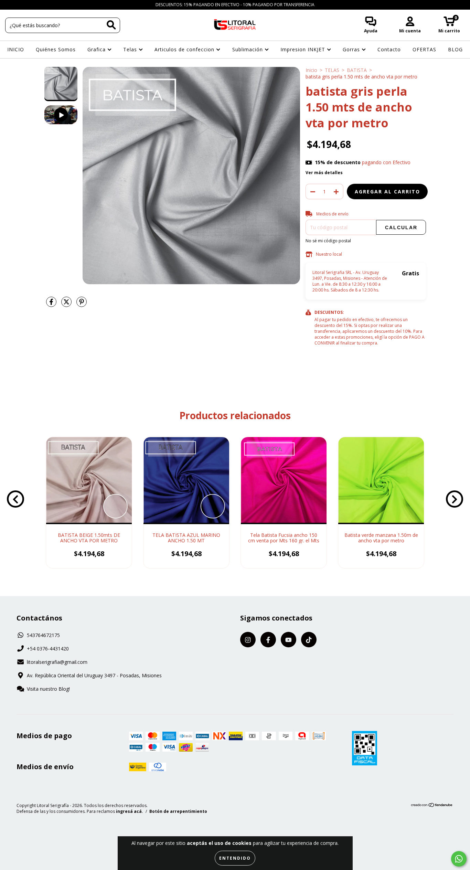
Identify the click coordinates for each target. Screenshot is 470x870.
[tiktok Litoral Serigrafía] (40, 4)
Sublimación (248, 49)
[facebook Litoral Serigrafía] (20, 4)
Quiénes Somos (56, 49)
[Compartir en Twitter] (67, 304)
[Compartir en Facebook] (52, 304)
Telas (131, 49)
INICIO (15, 49)
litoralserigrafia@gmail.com (57, 662)
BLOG (455, 49)
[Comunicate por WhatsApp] (459, 859)
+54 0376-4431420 (48, 648)
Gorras (352, 49)
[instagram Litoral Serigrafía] (10, 4)
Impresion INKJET (303, 49)
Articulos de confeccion (185, 49)
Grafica (97, 49)
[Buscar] (111, 25)
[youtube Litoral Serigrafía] (31, 4)
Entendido (235, 858)
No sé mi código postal (328, 241)
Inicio (311, 70)
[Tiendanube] (431, 805)
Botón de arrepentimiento (178, 811)
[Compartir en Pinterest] (81, 304)
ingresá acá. (129, 811)
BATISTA (357, 70)
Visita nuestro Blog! (48, 689)
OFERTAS (424, 49)
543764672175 (43, 635)
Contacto (389, 49)
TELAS (332, 70)
